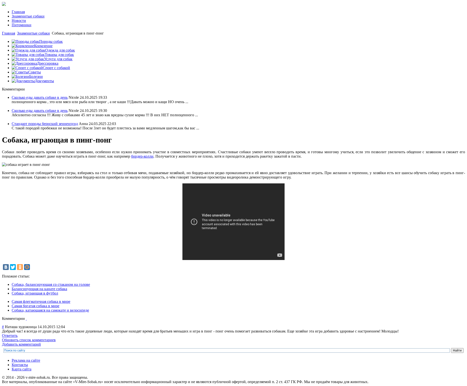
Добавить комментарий (21, 344)
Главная (8, 33)
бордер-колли (142, 156)
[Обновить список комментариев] (26, 318)
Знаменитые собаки (33, 33)
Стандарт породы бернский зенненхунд (45, 124)
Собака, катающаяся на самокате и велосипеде (50, 310)
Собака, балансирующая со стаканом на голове (51, 284)
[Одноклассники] (20, 267)
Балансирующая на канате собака (39, 289)
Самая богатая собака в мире (35, 306)
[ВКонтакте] (6, 267)
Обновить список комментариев (29, 340)
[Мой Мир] (27, 267)
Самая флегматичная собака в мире (41, 301)
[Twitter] (13, 267)
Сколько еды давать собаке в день (40, 97)
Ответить (10, 335)
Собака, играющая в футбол (35, 293)
